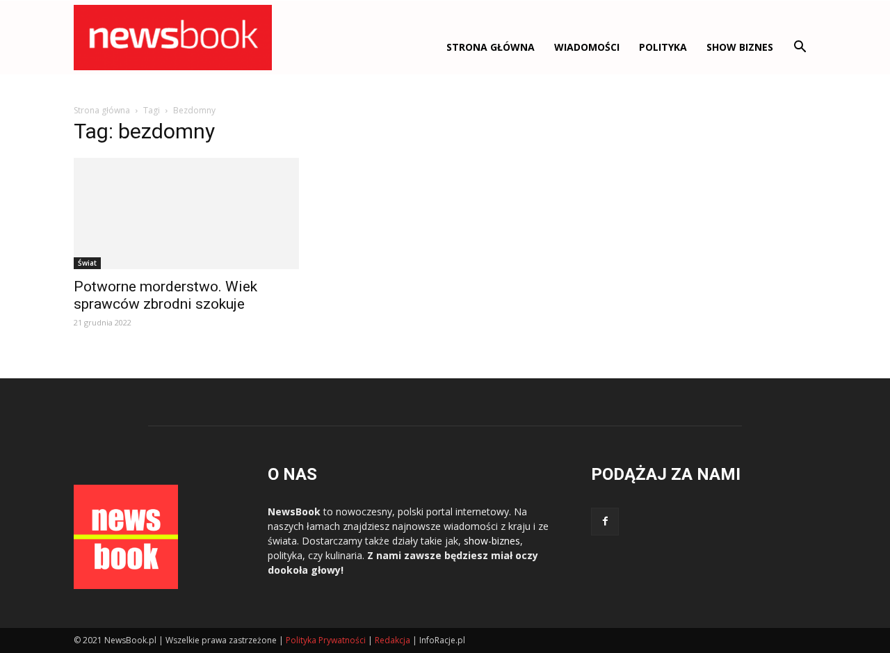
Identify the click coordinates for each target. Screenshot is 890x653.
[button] (799, 48)
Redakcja (392, 640)
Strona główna (490, 47)
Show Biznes (739, 47)
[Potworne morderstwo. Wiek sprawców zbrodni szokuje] (186, 213)
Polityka (663, 47)
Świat (87, 263)
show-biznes (492, 540)
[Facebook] (605, 521)
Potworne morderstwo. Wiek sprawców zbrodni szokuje (165, 295)
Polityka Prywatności (326, 640)
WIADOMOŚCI (587, 47)
